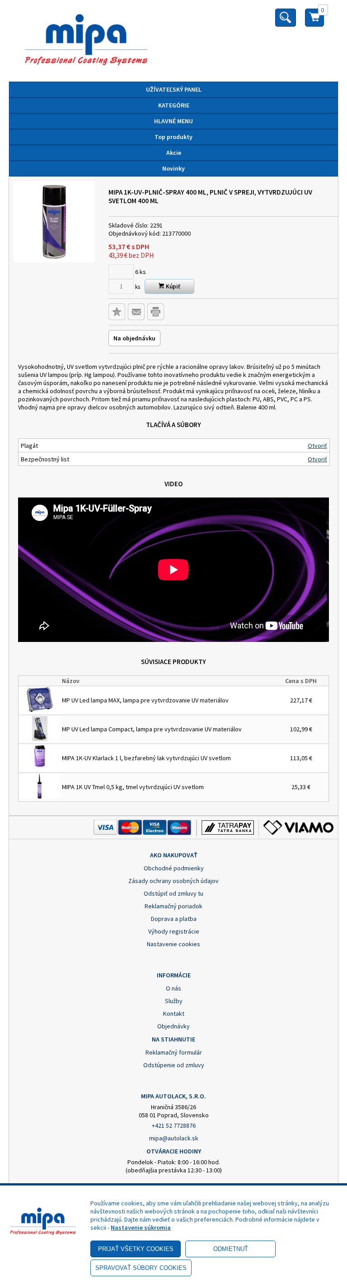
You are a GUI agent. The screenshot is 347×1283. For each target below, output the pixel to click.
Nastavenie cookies (173, 944)
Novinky (173, 168)
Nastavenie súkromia (141, 1227)
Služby (174, 1001)
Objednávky (173, 1026)
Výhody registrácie (173, 931)
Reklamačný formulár (173, 1052)
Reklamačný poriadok (173, 906)
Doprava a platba (174, 919)
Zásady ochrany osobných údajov (173, 881)
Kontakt (173, 1013)
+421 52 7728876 (174, 1125)
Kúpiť (172, 286)
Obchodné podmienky (174, 868)
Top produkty (173, 137)
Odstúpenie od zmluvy (173, 1065)
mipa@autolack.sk (173, 1138)
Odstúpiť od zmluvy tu (173, 893)
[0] (314, 21)
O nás (173, 988)
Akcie (173, 153)
